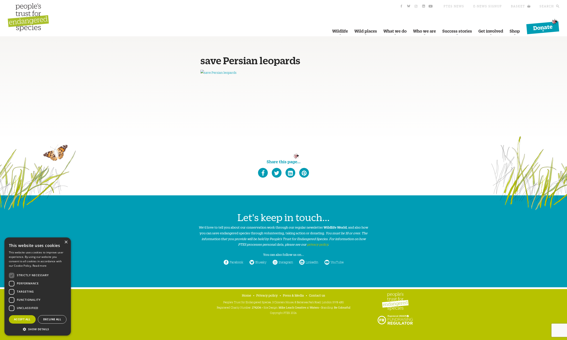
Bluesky (260, 262)
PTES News (454, 6)
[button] (37, 328)
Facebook (236, 262)
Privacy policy (267, 295)
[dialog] (37, 286)
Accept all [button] (22, 319)
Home (246, 295)
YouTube (337, 262)
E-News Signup (487, 6)
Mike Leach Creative (292, 307)
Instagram (286, 262)
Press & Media (293, 295)
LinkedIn (312, 262)
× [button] (66, 242)
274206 (256, 307)
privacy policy (317, 244)
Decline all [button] (52, 319)
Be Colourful (342, 307)
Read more (40, 266)
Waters (314, 307)
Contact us (317, 295)
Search (547, 6)
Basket (518, 6)
